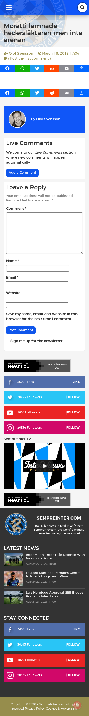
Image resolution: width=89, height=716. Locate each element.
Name (12, 261)
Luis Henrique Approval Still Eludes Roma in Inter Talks (54, 594)
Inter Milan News (56, 498)
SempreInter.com (59, 518)
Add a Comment (22, 172)
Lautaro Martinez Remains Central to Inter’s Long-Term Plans (54, 574)
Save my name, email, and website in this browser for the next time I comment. (42, 317)
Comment (16, 208)
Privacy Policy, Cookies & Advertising (51, 708)
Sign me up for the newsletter (36, 341)
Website (13, 293)
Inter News (57, 364)
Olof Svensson (21, 53)
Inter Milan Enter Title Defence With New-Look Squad (55, 556)
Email (12, 277)
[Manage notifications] (77, 705)
